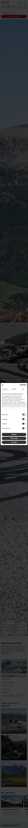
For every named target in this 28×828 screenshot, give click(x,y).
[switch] (24, 419)
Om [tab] (23, 389)
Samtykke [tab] (5, 389)
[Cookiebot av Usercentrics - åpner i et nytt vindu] (20, 385)
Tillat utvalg (14, 438)
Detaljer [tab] (14, 389)
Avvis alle (14, 442)
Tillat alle (14, 434)
